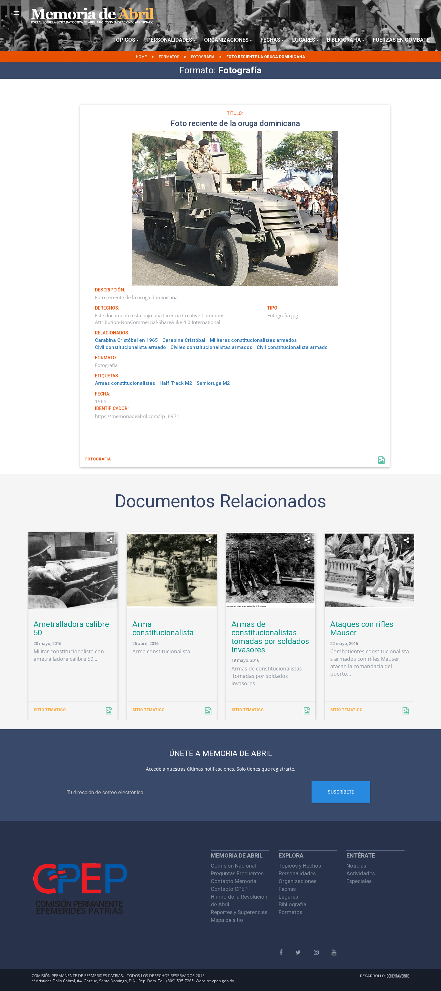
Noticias (356, 865)
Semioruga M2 (213, 383)
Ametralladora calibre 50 (71, 628)
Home (141, 57)
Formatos (169, 57)
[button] (16, 12)
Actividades (360, 873)
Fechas (287, 889)
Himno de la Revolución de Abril (239, 900)
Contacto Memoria (233, 881)
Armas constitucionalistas (125, 383)
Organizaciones (297, 881)
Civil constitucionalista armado (130, 347)
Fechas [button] (270, 40)
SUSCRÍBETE (341, 792)
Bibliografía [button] (344, 40)
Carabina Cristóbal (183, 340)
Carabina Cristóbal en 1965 (126, 340)
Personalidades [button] (169, 40)
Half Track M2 (175, 383)
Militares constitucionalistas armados (253, 340)
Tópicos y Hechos (300, 865)
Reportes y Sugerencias (239, 912)
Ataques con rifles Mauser (361, 628)
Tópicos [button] (123, 40)
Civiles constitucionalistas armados (211, 347)
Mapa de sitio (227, 920)
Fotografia (202, 57)
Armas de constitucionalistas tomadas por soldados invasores (270, 637)
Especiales (359, 881)
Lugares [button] (303, 40)
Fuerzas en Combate (401, 40)
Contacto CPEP (229, 889)
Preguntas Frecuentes (237, 873)
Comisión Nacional (233, 865)
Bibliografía (292, 904)
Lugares (288, 896)
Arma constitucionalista (163, 628)
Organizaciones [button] (226, 40)
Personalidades (297, 873)
